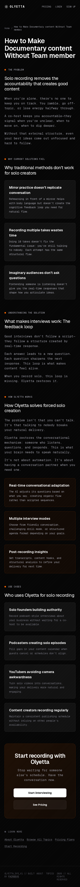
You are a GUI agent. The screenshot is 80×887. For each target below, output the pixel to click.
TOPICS (50, 873)
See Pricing (40, 804)
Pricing (46, 6)
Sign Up (71, 6)
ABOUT (39, 873)
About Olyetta (14, 839)
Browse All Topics (39, 839)
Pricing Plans (64, 839)
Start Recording (15, 846)
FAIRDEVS (13, 876)
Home (7, 28)
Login (58, 6)
